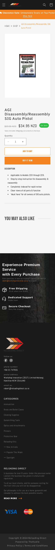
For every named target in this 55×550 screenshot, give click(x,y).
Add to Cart (27, 151)
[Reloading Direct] (14, 350)
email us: (8, 385)
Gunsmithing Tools (12, 420)
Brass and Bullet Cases (14, 409)
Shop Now (27, 16)
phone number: (11, 367)
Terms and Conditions (36, 545)
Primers (7, 431)
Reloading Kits (10, 441)
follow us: (8, 356)
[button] (3, 5)
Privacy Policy (14, 545)
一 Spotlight (9, 457)
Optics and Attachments (14, 425)
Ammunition (9, 404)
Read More (10, 498)
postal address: (11, 375)
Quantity (9, 136)
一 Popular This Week (13, 452)
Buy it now (28, 160)
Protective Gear (10, 436)
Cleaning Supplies (11, 414)
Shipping (19, 131)
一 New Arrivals (11, 447)
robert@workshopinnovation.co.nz (15, 281)
